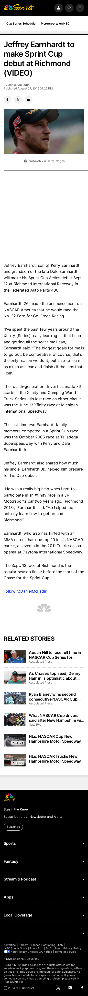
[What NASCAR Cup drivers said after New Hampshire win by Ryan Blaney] (15, 719)
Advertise (10, 945)
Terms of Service (65, 951)
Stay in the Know (16, 809)
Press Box (36, 948)
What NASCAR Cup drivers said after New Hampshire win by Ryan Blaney (56, 718)
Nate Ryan (36, 724)
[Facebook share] (7, 100)
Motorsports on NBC (55, 23)
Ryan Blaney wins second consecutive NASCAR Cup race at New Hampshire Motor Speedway (56, 697)
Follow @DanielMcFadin (25, 591)
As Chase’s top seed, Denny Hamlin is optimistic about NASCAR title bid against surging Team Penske (54, 676)
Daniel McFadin (18, 85)
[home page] (19, 8)
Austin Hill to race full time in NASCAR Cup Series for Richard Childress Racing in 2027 (55, 655)
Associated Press (40, 661)
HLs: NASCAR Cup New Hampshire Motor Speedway (55, 739)
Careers (23, 945)
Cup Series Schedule (20, 23)
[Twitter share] (18, 100)
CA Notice (45, 951)
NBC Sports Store (15, 948)
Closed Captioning (43, 945)
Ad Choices (53, 948)
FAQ (60, 945)
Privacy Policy (72, 948)
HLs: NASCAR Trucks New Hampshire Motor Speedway (55, 759)
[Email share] (29, 100)
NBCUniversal (29, 958)
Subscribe (13, 826)
